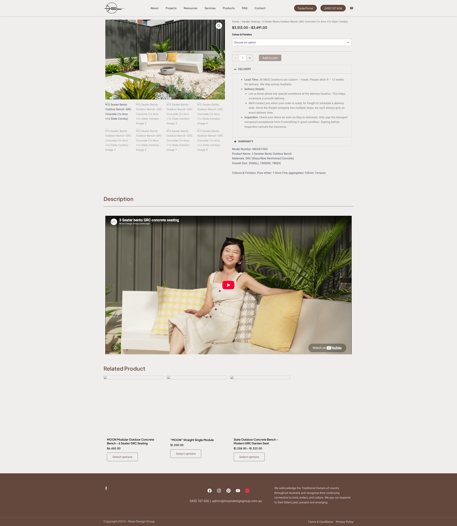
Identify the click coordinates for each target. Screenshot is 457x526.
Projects (171, 8)
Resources (190, 8)
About (154, 8)
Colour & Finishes (242, 34)
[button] (219, 26)
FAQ (244, 8)
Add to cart (270, 58)
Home (235, 22)
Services (210, 8)
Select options (122, 457)
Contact (260, 8)
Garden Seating (251, 22)
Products (229, 8)
